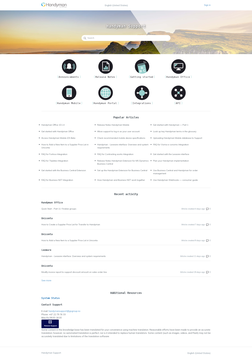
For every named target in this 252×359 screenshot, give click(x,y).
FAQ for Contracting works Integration (115, 154)
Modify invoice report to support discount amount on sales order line (74, 272)
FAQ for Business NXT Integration (57, 180)
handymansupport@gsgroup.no (64, 311)
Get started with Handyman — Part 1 (170, 125)
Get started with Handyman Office (57, 131)
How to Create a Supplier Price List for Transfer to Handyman (70, 224)
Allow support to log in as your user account (118, 131)
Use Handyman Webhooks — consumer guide (175, 180)
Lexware (46, 249)
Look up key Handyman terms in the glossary (174, 131)
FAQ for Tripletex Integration (54, 160)
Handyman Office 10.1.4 (52, 125)
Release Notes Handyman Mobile (113, 125)
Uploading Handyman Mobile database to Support (177, 138)
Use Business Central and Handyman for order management (175, 172)
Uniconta (47, 218)
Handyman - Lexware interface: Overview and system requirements (122, 146)
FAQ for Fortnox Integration (54, 154)
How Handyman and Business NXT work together (121, 180)
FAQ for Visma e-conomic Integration (171, 144)
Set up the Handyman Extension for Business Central (122, 170)
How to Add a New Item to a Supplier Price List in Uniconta (65, 146)
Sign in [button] (207, 5)
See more (46, 280)
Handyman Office (52, 202)
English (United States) (116, 5)
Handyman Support (51, 352)
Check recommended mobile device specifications (121, 138)
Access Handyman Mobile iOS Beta (58, 138)
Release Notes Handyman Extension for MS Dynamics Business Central (123, 162)
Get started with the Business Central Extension (63, 170)
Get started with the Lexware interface (171, 154)
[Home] (54, 5)
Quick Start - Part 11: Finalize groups (58, 208)
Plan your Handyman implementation (171, 160)
